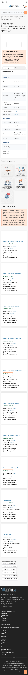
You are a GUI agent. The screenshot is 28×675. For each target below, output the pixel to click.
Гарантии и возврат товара (8, 652)
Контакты (3, 654)
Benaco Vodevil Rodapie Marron (12, 371)
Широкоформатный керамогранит (10, 627)
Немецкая (3, 621)
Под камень (4, 628)
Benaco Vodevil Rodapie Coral (11, 306)
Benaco (16, 114)
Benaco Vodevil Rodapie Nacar (12, 468)
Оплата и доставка (6, 651)
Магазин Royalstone (6, 649)
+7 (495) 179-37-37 (7, 604)
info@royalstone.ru (7, 606)
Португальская (5, 617)
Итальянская (4, 615)
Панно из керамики (6, 644)
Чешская (3, 620)
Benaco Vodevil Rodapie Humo (12, 338)
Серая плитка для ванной (9, 566)
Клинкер (3, 640)
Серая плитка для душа (9, 569)
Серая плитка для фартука (10, 578)
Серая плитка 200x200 (9, 563)
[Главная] (2, 16)
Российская (4, 618)
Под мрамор (4, 630)
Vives (15, 111)
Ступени (3, 642)
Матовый (3, 633)
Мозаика (3, 639)
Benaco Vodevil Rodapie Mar (11, 403)
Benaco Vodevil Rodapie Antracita (13, 241)
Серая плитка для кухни (9, 572)
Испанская (4, 613)
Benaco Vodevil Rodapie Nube (11, 435)
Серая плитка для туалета (10, 575)
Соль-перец (4, 632)
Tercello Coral (7, 534)
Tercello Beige (7, 500)
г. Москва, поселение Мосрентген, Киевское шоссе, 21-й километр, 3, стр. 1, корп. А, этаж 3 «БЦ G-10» (13, 599)
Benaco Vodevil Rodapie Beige (12, 273)
